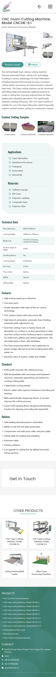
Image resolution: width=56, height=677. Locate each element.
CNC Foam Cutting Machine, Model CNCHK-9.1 (22, 618)
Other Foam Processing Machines (41, 572)
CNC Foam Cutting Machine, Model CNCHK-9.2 (14, 541)
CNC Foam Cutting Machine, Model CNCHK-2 (21, 602)
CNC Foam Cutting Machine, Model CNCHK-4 (21, 610)
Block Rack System (11, 634)
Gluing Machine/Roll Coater (14, 572)
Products (8, 594)
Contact (8, 645)
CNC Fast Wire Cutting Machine (16, 598)
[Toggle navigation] (50, 6)
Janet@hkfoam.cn (11, 668)
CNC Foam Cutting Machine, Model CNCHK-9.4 (41, 541)
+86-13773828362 (11, 664)
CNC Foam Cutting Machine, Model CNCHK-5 (21, 614)
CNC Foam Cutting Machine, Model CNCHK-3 (21, 606)
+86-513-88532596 (11, 660)
